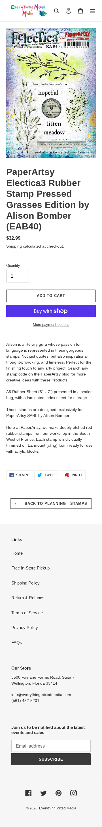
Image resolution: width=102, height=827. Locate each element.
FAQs (16, 642)
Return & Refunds (27, 597)
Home (17, 553)
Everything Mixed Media (57, 808)
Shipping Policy (25, 583)
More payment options (51, 324)
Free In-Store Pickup (30, 568)
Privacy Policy (24, 627)
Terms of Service (27, 612)
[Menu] (92, 11)
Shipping (14, 246)
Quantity (13, 265)
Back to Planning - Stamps (55, 503)
